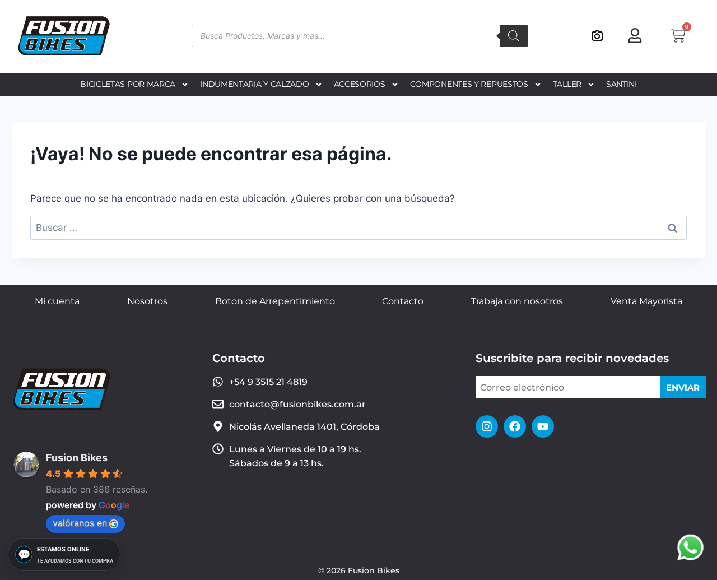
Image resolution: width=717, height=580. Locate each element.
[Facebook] (515, 426)
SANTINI (621, 84)
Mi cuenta (57, 301)
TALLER (567, 84)
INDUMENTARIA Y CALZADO (254, 84)
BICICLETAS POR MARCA (127, 84)
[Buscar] (514, 36)
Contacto (402, 301)
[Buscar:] (358, 227)
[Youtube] (543, 426)
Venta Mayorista (646, 301)
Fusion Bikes (77, 457)
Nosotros (147, 301)
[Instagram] (487, 426)
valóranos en (80, 522)
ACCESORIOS (359, 84)
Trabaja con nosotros (517, 301)
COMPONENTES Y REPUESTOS (469, 84)
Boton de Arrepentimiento (275, 301)
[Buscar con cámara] (597, 36)
